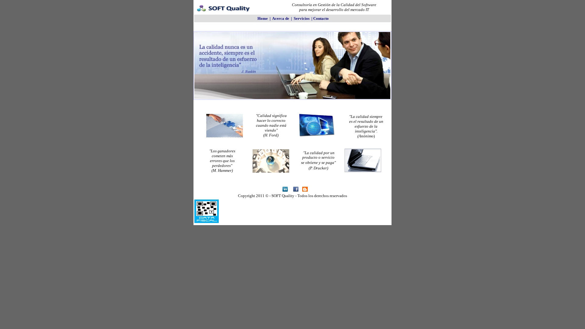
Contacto (321, 18)
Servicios (302, 18)
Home (262, 18)
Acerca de (280, 18)
